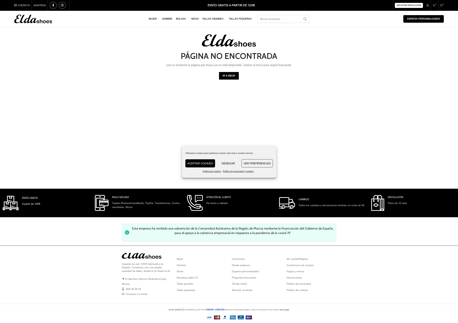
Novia (180, 271)
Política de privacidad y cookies (238, 171)
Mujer (180, 258)
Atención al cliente (242, 290)
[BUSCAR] (305, 19)
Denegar (228, 163)
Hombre (181, 265)
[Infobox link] (21, 203)
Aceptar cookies (200, 163)
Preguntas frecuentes (244, 277)
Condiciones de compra (300, 265)
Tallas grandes (185, 283)
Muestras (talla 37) (187, 277)
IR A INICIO (229, 75)
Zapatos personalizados (423, 18)
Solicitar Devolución (409, 5)
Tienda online (239, 283)
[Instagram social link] (62, 5)
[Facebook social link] (53, 5)
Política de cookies (212, 171)
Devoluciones (294, 277)
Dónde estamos (241, 265)
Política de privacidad (299, 283)
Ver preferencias (257, 163)
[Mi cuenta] (428, 5)
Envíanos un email (136, 294)
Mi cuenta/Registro (297, 258)
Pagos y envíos (295, 271)
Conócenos (238, 258)
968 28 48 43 (133, 289)
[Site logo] (33, 18)
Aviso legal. (284, 310)
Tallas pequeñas (186, 290)
